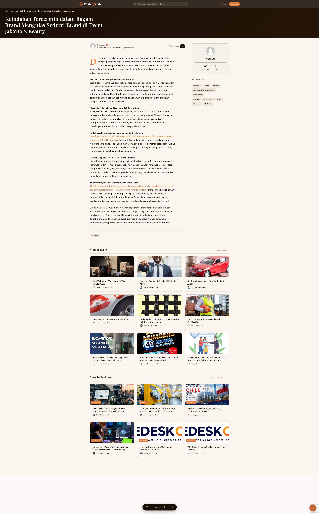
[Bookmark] (165, 507)
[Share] (172, 507)
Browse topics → (223, 250)
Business (14, 11)
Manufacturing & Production (204, 90)
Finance (216, 86)
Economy (197, 86)
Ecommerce (198, 95)
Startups (196, 104)
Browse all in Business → (220, 378)
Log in (224, 4)
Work (207, 86)
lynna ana (101, 45)
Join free (234, 4)
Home (7, 11)
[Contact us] (312, 507)
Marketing (208, 104)
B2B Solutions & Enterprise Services (207, 99)
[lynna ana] (93, 46)
